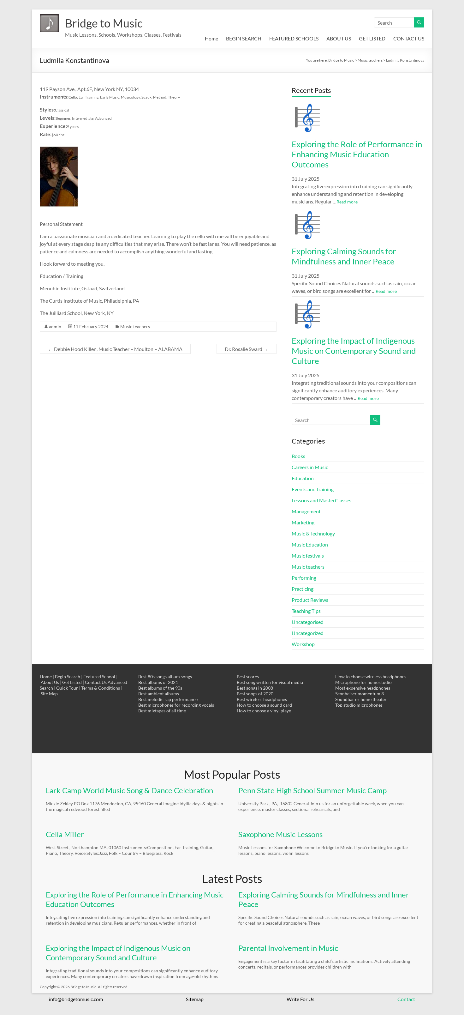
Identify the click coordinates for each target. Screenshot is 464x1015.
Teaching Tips (306, 611)
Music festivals (308, 556)
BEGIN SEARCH (243, 38)
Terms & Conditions (100, 688)
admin (55, 326)
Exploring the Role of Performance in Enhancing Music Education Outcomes (357, 154)
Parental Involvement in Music (288, 947)
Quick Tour (67, 688)
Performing (304, 578)
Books (298, 456)
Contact (406, 999)
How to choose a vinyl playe (264, 710)
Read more (347, 201)
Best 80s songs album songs (165, 676)
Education (303, 478)
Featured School (99, 676)
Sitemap (195, 999)
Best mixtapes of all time (162, 710)
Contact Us (96, 682)
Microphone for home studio (363, 682)
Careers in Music (310, 467)
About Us (50, 682)
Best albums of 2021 (158, 682)
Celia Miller (65, 834)
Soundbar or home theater (361, 699)
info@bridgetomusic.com (76, 999)
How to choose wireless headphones (370, 676)
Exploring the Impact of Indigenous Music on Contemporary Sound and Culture (354, 350)
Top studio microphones (359, 705)
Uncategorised (308, 622)
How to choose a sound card (264, 705)
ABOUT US (338, 38)
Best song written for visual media (270, 682)
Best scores (248, 676)
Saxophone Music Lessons (280, 834)
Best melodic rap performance (168, 699)
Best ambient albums (158, 693)
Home (211, 38)
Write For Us (300, 999)
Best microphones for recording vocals (176, 705)
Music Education (310, 544)
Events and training (313, 489)
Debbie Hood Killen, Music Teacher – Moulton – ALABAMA (115, 349)
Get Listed (72, 682)
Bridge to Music (104, 23)
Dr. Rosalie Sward (246, 349)
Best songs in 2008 (255, 688)
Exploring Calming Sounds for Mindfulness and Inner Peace (344, 256)
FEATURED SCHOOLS (293, 38)
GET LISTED (372, 38)
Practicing (302, 589)
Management (306, 511)
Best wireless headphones (262, 699)
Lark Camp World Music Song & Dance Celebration (129, 790)
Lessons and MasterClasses (321, 500)
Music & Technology (313, 533)
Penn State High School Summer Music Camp (312, 790)
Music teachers (135, 326)
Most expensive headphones (362, 688)
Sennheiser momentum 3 (359, 693)
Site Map (49, 693)
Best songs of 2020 (255, 693)
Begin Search (67, 676)
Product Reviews (310, 600)
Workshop (303, 644)
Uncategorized (308, 633)
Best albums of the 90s (160, 688)
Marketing (303, 522)
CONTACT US (408, 38)
